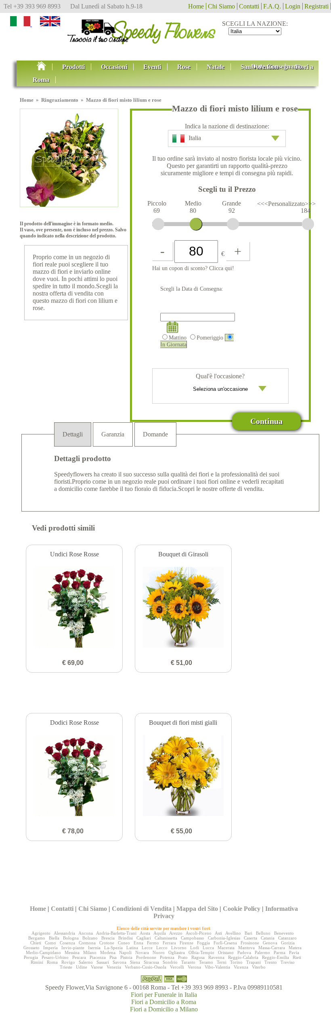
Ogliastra (176, 952)
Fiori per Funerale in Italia (164, 994)
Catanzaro (287, 937)
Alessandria (64, 933)
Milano (89, 952)
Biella (54, 937)
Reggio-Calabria (243, 957)
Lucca (208, 947)
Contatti (249, 6)
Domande (155, 434)
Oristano (226, 952)
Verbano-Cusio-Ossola (145, 967)
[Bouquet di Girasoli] (183, 608)
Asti (218, 933)
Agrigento (40, 933)
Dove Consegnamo (276, 66)
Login (292, 6)
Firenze (186, 942)
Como (50, 942)
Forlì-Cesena (225, 942)
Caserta (250, 937)
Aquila (159, 933)
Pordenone (146, 957)
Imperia (50, 947)
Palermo (262, 952)
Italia (195, 137)
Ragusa (198, 957)
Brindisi (125, 937)
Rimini (37, 962)
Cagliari (143, 937)
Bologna (71, 937)
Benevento (284, 933)
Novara (142, 952)
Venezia (114, 967)
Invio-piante (72, 947)
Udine (81, 967)
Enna (138, 942)
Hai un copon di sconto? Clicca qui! (193, 268)
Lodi (194, 947)
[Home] (165, 29)
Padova (244, 952)
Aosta (145, 933)
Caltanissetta (166, 937)
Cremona (87, 942)
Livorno (178, 947)
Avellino (233, 933)
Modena (107, 952)
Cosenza (67, 942)
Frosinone (250, 942)
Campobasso (192, 937)
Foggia (203, 942)
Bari (248, 933)
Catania (267, 937)
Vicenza (241, 967)
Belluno (263, 933)
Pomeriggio (210, 337)
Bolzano (90, 937)
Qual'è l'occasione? (220, 376)
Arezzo (175, 933)
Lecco (162, 947)
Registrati (316, 6)
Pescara (79, 957)
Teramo (206, 962)
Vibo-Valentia (217, 967)
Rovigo (68, 962)
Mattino (177, 337)
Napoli (125, 952)
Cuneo (124, 942)
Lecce (147, 947)
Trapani (253, 962)
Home (196, 6)
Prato (183, 957)
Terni (221, 962)
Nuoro (159, 952)
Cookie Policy (241, 908)
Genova (270, 942)
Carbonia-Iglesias (224, 937)
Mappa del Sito (197, 908)
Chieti (35, 942)
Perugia (31, 957)
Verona (194, 967)
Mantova (246, 947)
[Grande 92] (233, 224)
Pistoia (126, 957)
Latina (132, 947)
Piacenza (98, 957)
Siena (135, 962)
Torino (236, 962)
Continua (266, 421)
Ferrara (169, 942)
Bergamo (36, 937)
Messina (72, 952)
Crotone (106, 942)
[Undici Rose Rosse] (74, 608)
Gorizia (288, 942)
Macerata (226, 947)
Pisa (113, 957)
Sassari (102, 962)
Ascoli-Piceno (199, 933)
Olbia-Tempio (201, 952)
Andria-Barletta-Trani (116, 933)
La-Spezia (113, 947)
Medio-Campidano (43, 952)
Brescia (108, 937)
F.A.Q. (272, 6)
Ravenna (216, 957)
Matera (295, 947)
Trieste (66, 967)
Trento (270, 962)
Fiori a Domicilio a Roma (163, 1001)
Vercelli (177, 967)
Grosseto (31, 947)
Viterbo (259, 967)
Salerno (86, 962)
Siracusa (151, 962)
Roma (52, 962)
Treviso (288, 962)
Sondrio (170, 962)
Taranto (188, 962)
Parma (279, 952)
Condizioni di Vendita (142, 908)
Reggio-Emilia (275, 957)
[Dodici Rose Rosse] (74, 776)
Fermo (153, 942)
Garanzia (112, 434)
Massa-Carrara (271, 947)
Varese (97, 967)
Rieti (297, 957)
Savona (119, 962)
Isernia (94, 947)
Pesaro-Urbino (55, 957)
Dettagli (73, 434)
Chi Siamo (221, 6)
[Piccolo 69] (158, 224)
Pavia (294, 952)
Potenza (167, 957)
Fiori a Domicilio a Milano (164, 1009)
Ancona (85, 933)
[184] (308, 224)
